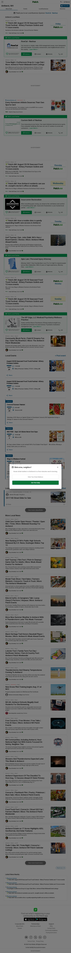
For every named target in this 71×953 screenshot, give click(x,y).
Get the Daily (35, 483)
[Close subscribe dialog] (57, 467)
